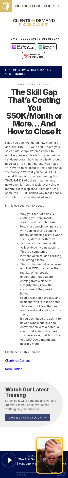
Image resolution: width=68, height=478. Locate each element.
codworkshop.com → (28, 417)
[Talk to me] (49, 455)
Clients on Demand (18, 360)
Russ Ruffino (13, 369)
